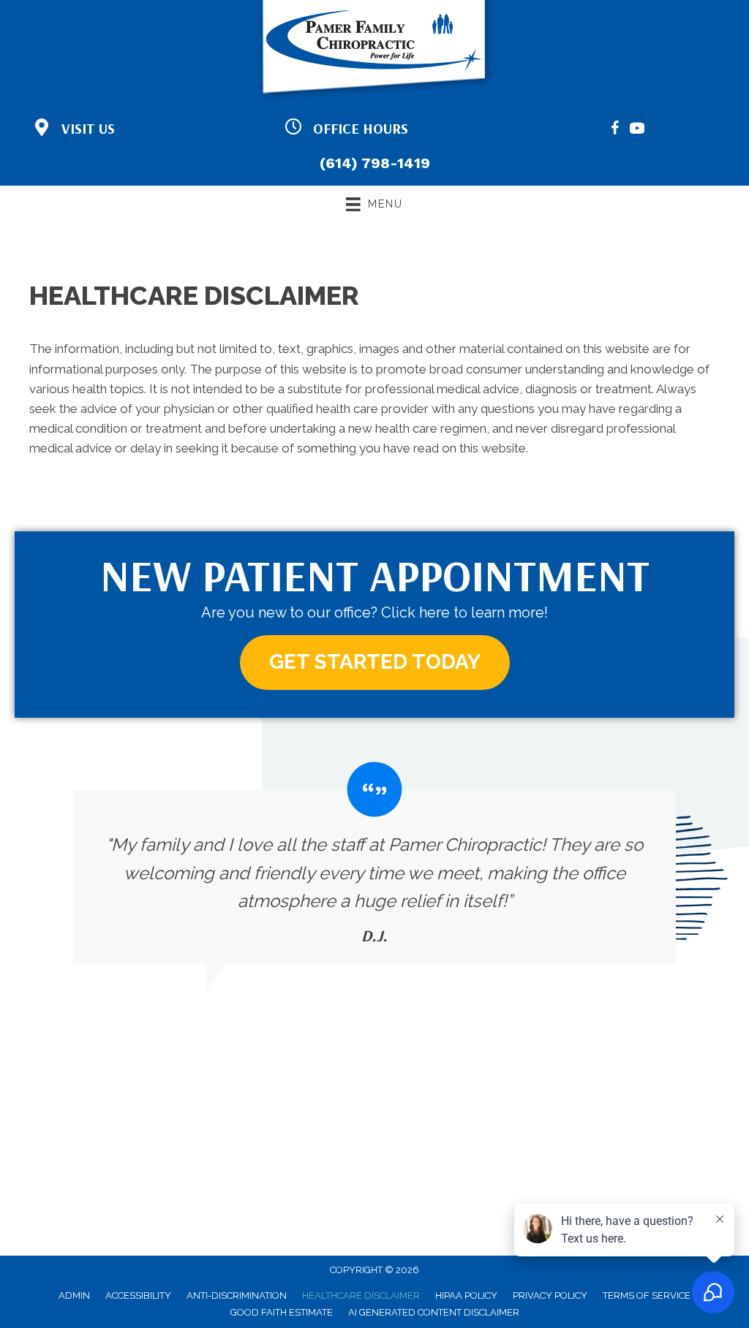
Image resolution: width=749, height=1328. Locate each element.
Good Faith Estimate (281, 1312)
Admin (74, 1295)
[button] (375, 662)
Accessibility (138, 1295)
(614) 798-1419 (375, 163)
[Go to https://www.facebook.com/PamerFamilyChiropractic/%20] (615, 130)
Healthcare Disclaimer (361, 1295)
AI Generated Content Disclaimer (433, 1312)
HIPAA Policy (466, 1295)
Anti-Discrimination (237, 1295)
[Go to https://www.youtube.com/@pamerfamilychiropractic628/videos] (637, 130)
